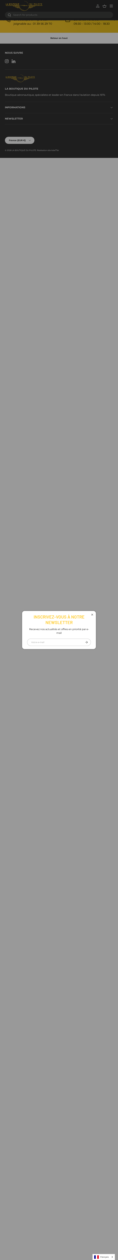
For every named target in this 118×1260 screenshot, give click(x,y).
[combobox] (103, 1257)
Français (104, 1257)
